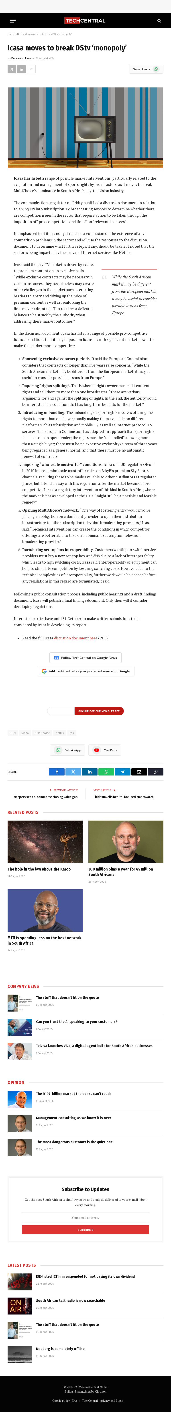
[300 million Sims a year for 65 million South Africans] (125, 842)
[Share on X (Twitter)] (12, 69)
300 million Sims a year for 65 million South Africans (120, 872)
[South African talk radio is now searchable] (20, 1306)
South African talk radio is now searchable (70, 1300)
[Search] (159, 21)
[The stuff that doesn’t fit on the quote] (20, 1003)
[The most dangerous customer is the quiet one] (20, 1147)
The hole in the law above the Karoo (39, 869)
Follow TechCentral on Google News (89, 657)
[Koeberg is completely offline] (20, 1354)
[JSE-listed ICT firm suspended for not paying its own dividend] (20, 1281)
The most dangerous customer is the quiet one (74, 1142)
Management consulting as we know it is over (73, 1118)
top (72, 733)
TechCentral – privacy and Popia (102, 1401)
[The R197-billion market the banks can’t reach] (20, 1099)
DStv (13, 733)
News (20, 33)
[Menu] (13, 21)
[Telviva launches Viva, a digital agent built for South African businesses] (20, 1051)
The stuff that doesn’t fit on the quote (67, 997)
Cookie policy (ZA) (64, 1401)
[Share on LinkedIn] (21, 69)
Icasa (25, 733)
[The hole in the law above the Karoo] (45, 842)
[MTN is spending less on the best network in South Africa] (45, 910)
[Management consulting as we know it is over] (20, 1123)
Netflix (60, 733)
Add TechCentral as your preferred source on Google (89, 671)
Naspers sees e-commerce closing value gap (46, 797)
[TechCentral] (85, 20)
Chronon (100, 1391)
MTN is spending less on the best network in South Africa (44, 940)
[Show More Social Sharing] (31, 69)
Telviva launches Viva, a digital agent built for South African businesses (94, 1045)
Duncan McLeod (21, 58)
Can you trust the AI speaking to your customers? (76, 1021)
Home (11, 33)
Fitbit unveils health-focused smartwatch (124, 797)
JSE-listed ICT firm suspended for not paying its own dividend (85, 1276)
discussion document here (75, 638)
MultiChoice (42, 733)
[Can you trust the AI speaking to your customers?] (20, 1027)
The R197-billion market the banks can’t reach (73, 1093)
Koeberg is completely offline (60, 1348)
